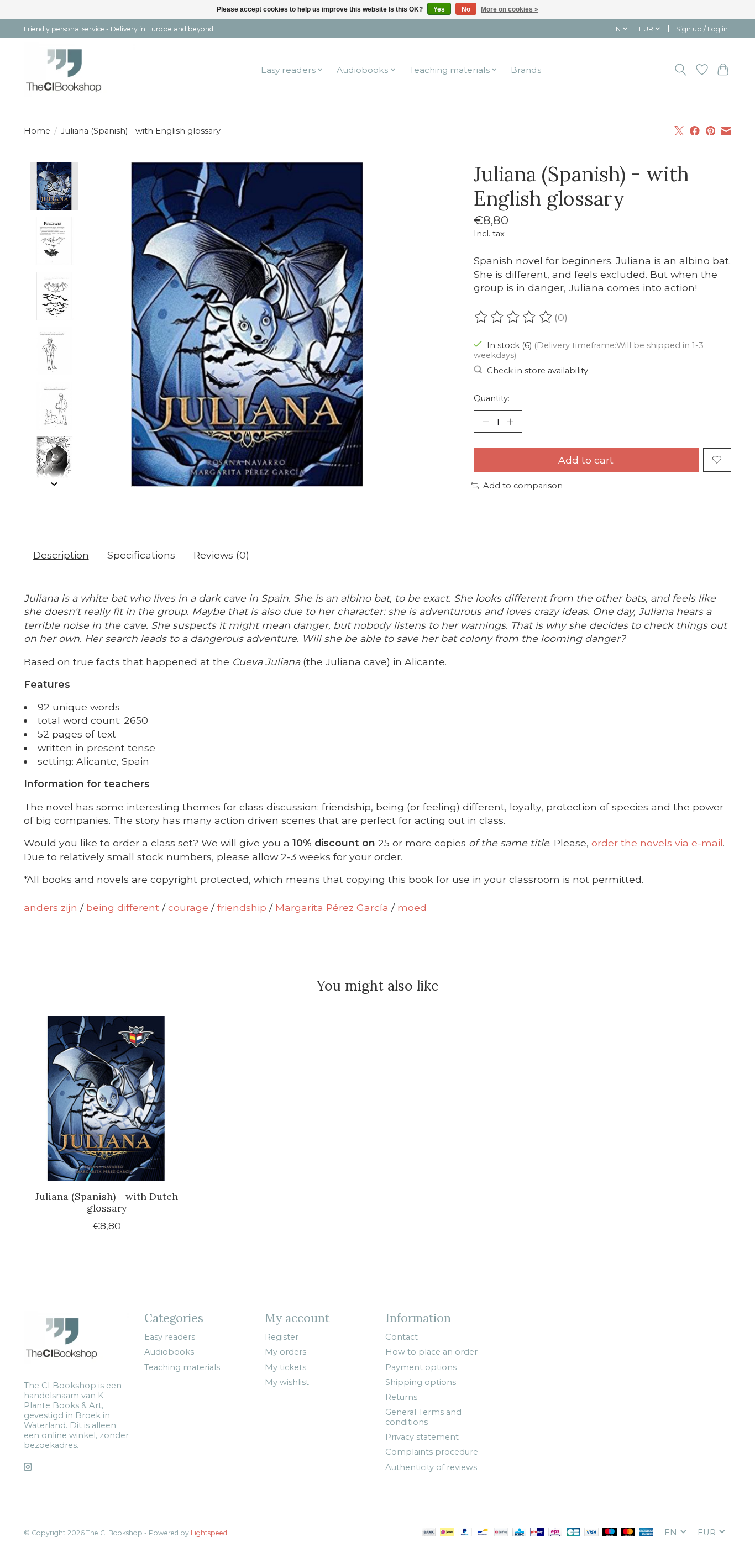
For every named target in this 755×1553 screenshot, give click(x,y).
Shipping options (420, 1382)
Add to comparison (523, 486)
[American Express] (646, 1533)
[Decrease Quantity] (486, 421)
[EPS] (555, 1533)
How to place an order (431, 1352)
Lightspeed (209, 1533)
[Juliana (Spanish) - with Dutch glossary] (106, 1098)
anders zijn (50, 907)
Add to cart (586, 460)
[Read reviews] (514, 317)
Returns (401, 1397)
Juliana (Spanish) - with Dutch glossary (106, 1202)
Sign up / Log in (702, 29)
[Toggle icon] (681, 70)
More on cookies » (509, 9)
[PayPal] (465, 1533)
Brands (526, 70)
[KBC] (519, 1533)
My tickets (285, 1367)
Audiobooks (169, 1352)
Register (281, 1337)
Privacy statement (422, 1437)
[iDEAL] (447, 1533)
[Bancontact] (483, 1533)
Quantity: (492, 398)
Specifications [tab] (141, 555)
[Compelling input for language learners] (79, 69)
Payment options (421, 1367)
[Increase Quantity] (510, 421)
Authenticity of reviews (431, 1467)
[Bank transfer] (429, 1533)
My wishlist (287, 1382)
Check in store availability (537, 371)
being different (122, 907)
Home (37, 131)
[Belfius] (501, 1533)
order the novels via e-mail (657, 843)
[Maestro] (609, 1533)
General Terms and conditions (423, 1417)
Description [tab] (61, 555)
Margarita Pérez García (332, 907)
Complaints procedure (431, 1452)
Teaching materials (182, 1367)
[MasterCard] (628, 1533)
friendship (241, 907)
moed (412, 907)
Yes (439, 9)
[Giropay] (537, 1533)
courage (188, 907)
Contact (401, 1337)
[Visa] (591, 1533)
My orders (285, 1352)
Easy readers (169, 1337)
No (466, 9)
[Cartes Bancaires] (573, 1533)
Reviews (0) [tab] (221, 555)
